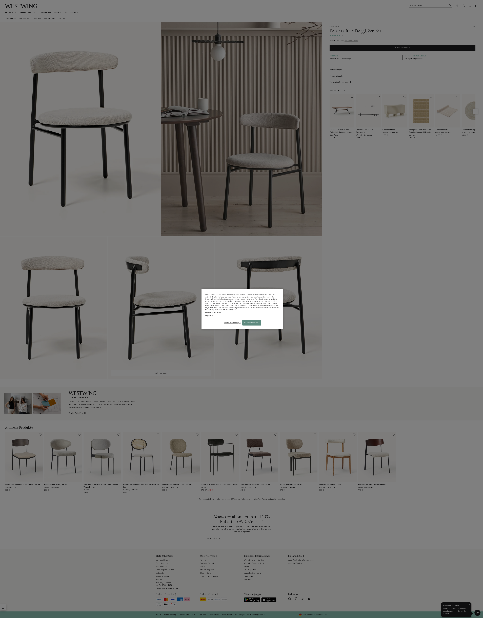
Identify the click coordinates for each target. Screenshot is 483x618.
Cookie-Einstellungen (232, 323)
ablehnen (249, 308)
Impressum (209, 315)
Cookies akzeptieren (252, 323)
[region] (242, 309)
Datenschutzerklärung (213, 312)
